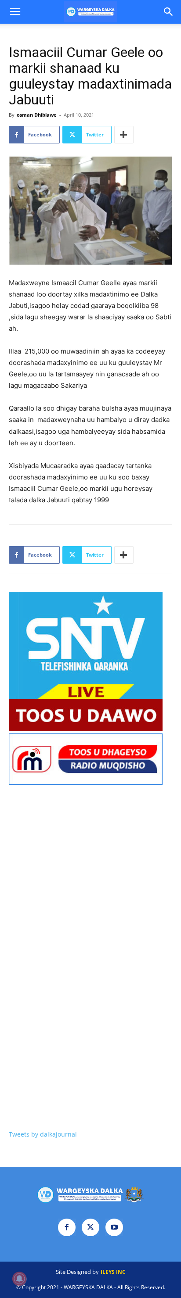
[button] (15, 12)
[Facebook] (67, 1227)
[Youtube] (114, 1227)
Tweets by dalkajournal (43, 1134)
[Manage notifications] (19, 1279)
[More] (124, 134)
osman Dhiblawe (37, 114)
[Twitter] (90, 1227)
